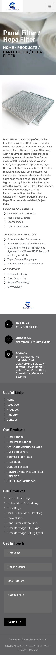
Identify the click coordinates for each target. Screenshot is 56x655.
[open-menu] (50, 6)
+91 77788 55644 (27, 326)
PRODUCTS (27, 47)
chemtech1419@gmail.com (33, 342)
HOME (8, 47)
